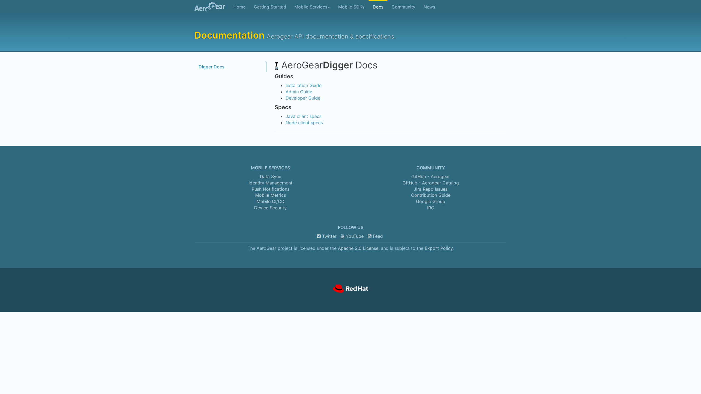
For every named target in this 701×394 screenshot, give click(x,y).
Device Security (270, 207)
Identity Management (270, 183)
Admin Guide (299, 91)
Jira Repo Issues (430, 189)
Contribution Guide (430, 195)
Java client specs (303, 116)
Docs (378, 7)
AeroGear (207, 6)
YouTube (354, 236)
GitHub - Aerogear (430, 176)
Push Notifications (270, 189)
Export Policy (439, 248)
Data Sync (270, 176)
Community (403, 7)
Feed (377, 236)
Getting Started (270, 7)
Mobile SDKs (351, 7)
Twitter (329, 236)
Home (239, 7)
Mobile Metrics (270, 195)
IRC (430, 207)
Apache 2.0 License (358, 248)
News (429, 7)
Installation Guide (303, 85)
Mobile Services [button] (310, 7)
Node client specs (304, 122)
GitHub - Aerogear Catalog (431, 183)
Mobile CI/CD (271, 201)
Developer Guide (303, 98)
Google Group (430, 201)
